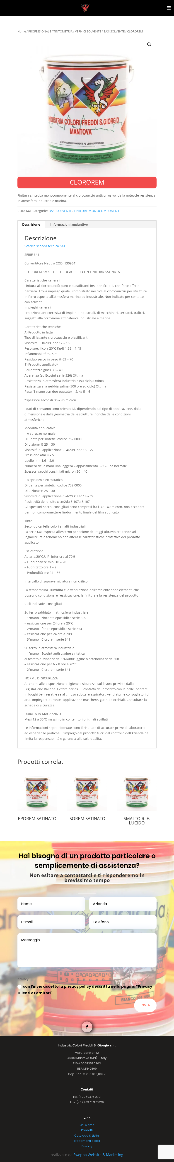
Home (21, 31)
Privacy (87, 1146)
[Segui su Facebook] (87, 1026)
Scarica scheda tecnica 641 (44, 246)
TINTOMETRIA (62, 31)
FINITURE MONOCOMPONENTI (97, 211)
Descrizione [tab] (31, 224)
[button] (149, 44)
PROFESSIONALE (39, 31)
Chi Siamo (87, 1125)
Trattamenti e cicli (87, 1141)
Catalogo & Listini (86, 1135)
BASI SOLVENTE (114, 31)
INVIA (145, 1005)
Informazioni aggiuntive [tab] (69, 224)
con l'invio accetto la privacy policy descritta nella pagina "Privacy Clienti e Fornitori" (84, 990)
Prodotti (87, 1130)
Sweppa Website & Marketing (98, 1154)
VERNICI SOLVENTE (88, 31)
